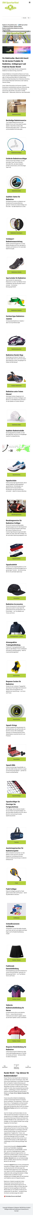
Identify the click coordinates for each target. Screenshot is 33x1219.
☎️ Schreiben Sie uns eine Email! (12, 1196)
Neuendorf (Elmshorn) (15, 80)
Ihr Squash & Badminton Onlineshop (16, 1066)
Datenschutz (24, 1209)
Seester (4, 82)
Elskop (8, 82)
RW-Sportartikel (4, 1066)
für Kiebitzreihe (28, 1066)
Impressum (18, 1209)
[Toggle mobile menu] (30, 2)
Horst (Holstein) (20, 79)
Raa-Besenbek (12, 79)
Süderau (26, 80)
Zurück (24, 17)
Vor (28, 17)
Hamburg (25, 1084)
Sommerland (5, 80)
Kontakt (16, 1211)
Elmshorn (27, 79)
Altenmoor (5, 79)
